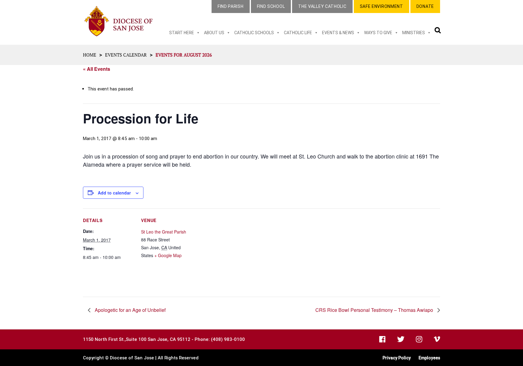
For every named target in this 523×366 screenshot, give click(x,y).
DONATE (425, 6)
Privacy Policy (397, 358)
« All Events (96, 68)
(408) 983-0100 (228, 339)
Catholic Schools (254, 32)
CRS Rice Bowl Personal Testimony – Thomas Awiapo (374, 309)
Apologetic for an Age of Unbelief (130, 309)
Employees (429, 358)
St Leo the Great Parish (163, 232)
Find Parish (231, 6)
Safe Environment (381, 6)
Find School (271, 6)
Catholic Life (298, 32)
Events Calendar (126, 55)
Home (89, 55)
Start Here (181, 32)
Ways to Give (378, 32)
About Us (214, 32)
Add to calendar (114, 193)
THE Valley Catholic (322, 6)
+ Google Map (168, 255)
